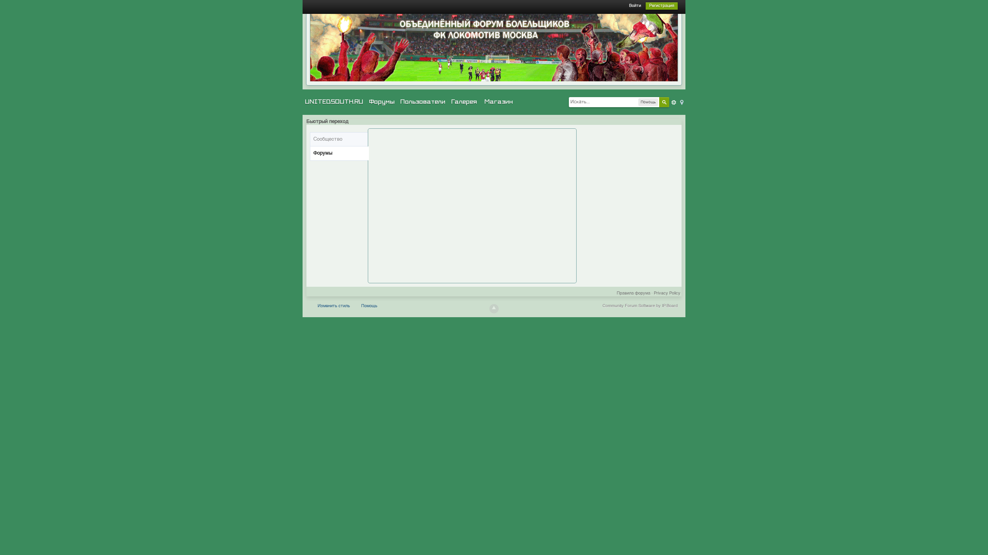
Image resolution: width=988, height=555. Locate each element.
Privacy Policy (667, 293)
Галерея (464, 102)
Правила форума (633, 293)
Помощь (369, 306)
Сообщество (327, 139)
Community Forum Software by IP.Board (640, 306)
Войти (635, 6)
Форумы (381, 102)
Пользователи (422, 102)
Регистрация (661, 6)
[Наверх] (494, 308)
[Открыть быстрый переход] (681, 102)
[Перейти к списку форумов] (494, 47)
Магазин (498, 102)
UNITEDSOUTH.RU (334, 102)
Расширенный (674, 102)
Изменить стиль (334, 306)
